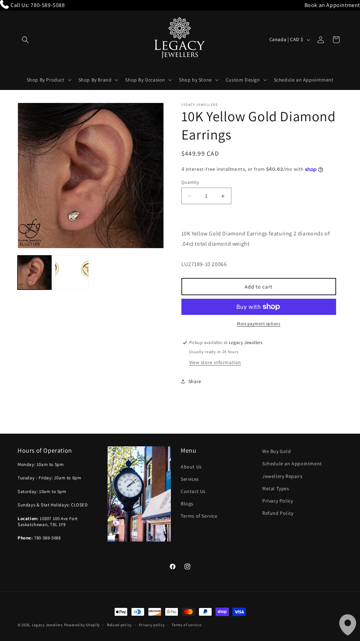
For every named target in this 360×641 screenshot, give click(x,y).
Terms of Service (199, 516)
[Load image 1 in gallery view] (34, 272)
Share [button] (194, 381)
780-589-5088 (48, 5)
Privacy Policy (277, 501)
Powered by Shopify (82, 624)
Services (190, 479)
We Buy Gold (276, 451)
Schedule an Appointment (292, 463)
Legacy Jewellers (47, 624)
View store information (215, 362)
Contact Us (193, 491)
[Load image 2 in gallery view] (72, 272)
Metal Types (275, 488)
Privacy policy (152, 624)
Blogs (187, 503)
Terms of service (186, 624)
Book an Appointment (332, 5)
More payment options (258, 323)
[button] (25, 39)
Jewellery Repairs (282, 476)
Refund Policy (278, 513)
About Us (191, 467)
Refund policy (119, 624)
